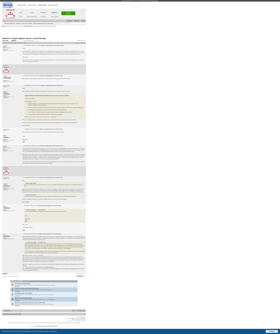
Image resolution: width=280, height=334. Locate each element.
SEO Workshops (39, 322)
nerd (4, 234)
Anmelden (43, 16)
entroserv (5, 45)
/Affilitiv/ (4, 135)
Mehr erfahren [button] (53, 331)
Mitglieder (43, 12)
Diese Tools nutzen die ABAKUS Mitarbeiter (27, 288)
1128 (8, 209)
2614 (8, 80)
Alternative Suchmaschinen (23, 283)
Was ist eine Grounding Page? (23, 298)
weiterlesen (17, 286)
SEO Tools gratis (66, 322)
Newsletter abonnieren (68, 13)
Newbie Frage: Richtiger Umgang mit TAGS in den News (15, 42)
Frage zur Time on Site (80, 42)
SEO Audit (60, 322)
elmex (27, 205)
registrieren (7, 26)
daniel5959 (5, 91)
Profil (20, 16)
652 (7, 139)
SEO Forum (136, 0)
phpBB (72, 318)
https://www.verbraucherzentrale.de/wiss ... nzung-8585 (42, 117)
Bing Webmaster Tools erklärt (23, 293)
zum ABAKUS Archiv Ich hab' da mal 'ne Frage (12, 314)
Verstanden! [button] (272, 331)
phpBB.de (83, 319)
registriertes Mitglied (18, 26)
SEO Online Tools (22, 322)
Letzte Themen (54, 16)
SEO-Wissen (32, 5)
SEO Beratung (46, 322)
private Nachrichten (32, 16)
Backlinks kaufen (53, 322)
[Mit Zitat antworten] (84, 46)
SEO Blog (16, 322)
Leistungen (21, 5)
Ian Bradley (83, 316)
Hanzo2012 (5, 76)
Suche (31, 12)
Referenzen (42, 5)
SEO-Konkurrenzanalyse (75, 322)
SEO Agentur (53, 5)
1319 (8, 95)
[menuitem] (82, 21)
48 (7, 49)
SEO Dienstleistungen (30, 322)
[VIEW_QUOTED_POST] (37, 210)
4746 (8, 237)
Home (20, 12)
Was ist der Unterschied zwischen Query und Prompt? (30, 303)
